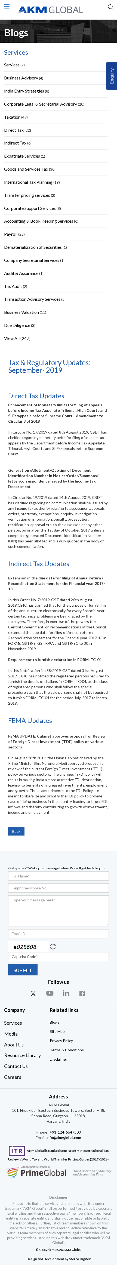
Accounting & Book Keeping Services (38, 220)
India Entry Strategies (24, 90)
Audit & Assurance (21, 273)
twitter (34, 993)
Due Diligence (17, 325)
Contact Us (16, 1066)
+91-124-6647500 (65, 1132)
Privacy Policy (61, 1040)
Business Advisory (21, 77)
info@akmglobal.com (63, 1137)
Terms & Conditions (67, 1050)
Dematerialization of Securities (33, 247)
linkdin (67, 993)
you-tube (50, 993)
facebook (83, 993)
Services (12, 64)
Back (16, 831)
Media (11, 1034)
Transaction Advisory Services (32, 299)
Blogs (54, 1022)
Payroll (10, 234)
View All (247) (17, 338)
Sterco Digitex (80, 1259)
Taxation (12, 116)
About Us (14, 1045)
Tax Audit (13, 286)
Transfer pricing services (27, 195)
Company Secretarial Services (31, 260)
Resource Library (22, 1055)
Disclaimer (58, 1059)
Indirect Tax (15, 142)
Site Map (57, 1031)
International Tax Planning (28, 182)
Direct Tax (14, 130)
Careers (12, 1077)
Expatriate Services (22, 155)
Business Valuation (21, 312)
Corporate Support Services (30, 208)
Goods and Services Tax (26, 168)
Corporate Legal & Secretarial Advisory (40, 103)
